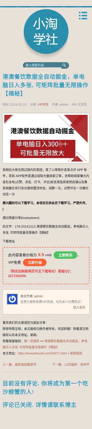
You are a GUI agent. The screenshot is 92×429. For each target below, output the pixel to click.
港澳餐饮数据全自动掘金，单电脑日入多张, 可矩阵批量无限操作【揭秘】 (45, 85)
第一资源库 (46, 34)
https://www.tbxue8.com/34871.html (42, 353)
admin (38, 296)
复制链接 (76, 353)
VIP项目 (43, 104)
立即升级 (35, 262)
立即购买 (65, 255)
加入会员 (79, 307)
